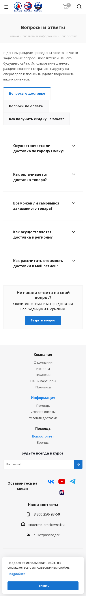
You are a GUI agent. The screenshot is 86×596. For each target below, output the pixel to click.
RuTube (61, 492)
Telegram (72, 481)
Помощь (43, 405)
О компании (43, 362)
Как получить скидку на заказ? (36, 119)
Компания (43, 354)
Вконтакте (51, 481)
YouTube (61, 481)
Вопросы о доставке (27, 93)
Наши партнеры (43, 381)
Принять (43, 586)
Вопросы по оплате (26, 106)
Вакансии (43, 374)
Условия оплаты (43, 411)
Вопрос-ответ (43, 436)
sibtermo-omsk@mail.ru (46, 524)
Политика (43, 387)
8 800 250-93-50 (47, 514)
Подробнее (16, 574)
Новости (43, 368)
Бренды (43, 442)
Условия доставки (43, 418)
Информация (43, 397)
